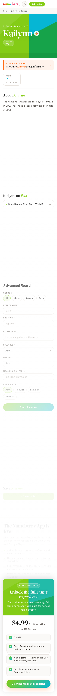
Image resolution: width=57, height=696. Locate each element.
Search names (28, 407)
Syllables (9, 345)
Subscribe (37, 4)
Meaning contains (14, 371)
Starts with (10, 305)
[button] (28, 496)
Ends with (9, 318)
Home (5, 11)
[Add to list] (36, 33)
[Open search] (24, 4)
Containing (10, 331)
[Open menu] (50, 4)
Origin (7, 357)
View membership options (28, 683)
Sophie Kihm (12, 26)
